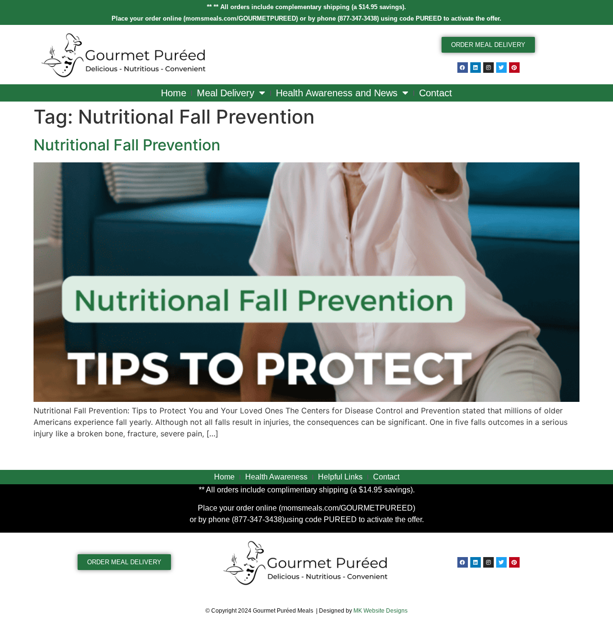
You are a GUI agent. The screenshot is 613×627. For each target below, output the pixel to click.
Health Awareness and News (336, 93)
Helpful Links (340, 477)
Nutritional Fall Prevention (127, 145)
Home (173, 93)
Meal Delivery (225, 93)
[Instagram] (488, 67)
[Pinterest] (514, 67)
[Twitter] (501, 67)
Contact (435, 93)
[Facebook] (462, 67)
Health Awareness (276, 477)
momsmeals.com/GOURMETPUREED (240, 18)
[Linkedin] (475, 67)
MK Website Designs (380, 610)
